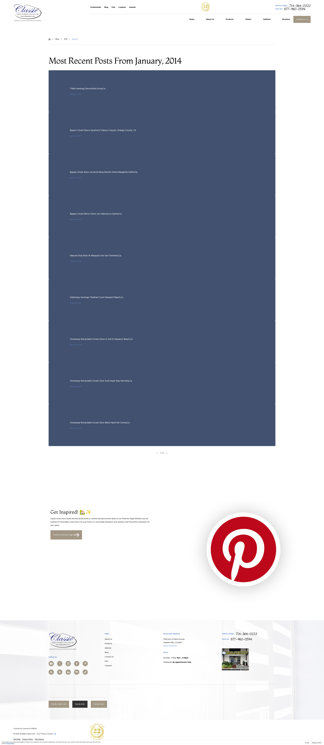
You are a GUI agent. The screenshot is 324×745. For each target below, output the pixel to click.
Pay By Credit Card (58, 704)
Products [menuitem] (230, 19)
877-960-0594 (295, 9)
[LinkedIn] (68, 672)
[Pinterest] (85, 663)
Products (108, 643)
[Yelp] (51, 672)
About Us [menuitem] (210, 19)
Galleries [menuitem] (267, 19)
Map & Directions (170, 645)
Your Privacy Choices (44, 733)
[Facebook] (76, 663)
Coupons (122, 7)
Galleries (108, 648)
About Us (108, 639)
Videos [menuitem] (248, 19)
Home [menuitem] (191, 19)
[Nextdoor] (76, 672)
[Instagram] (68, 663)
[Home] (27, 13)
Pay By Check (99, 704)
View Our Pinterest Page (63, 534)
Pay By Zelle (80, 704)
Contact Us (300, 19)
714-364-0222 (300, 5)
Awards (132, 7)
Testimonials (95, 7)
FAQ (113, 7)
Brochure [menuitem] (286, 19)
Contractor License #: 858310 (25, 728)
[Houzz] (59, 672)
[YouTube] (51, 663)
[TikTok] (85, 672)
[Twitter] (59, 663)
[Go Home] (49, 39)
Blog (106, 7)
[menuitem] (17, 739)
